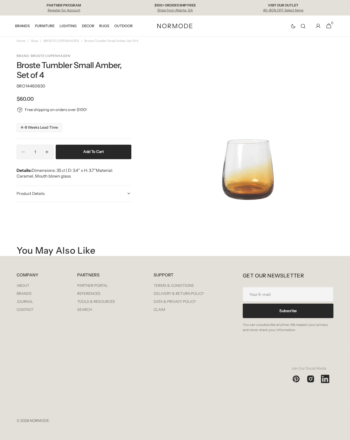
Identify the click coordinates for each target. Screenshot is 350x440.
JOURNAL (25, 301)
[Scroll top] (344, 434)
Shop (34, 41)
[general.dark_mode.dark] (293, 26)
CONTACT (25, 309)
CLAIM (159, 309)
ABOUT (23, 285)
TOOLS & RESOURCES (96, 301)
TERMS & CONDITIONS (174, 285)
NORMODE (39, 420)
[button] (303, 26)
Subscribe (288, 310)
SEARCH (84, 309)
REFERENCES (89, 293)
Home (21, 41)
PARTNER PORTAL (92, 285)
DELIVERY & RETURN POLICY (179, 293)
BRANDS (24, 293)
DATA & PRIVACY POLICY (175, 301)
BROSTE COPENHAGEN (61, 41)
